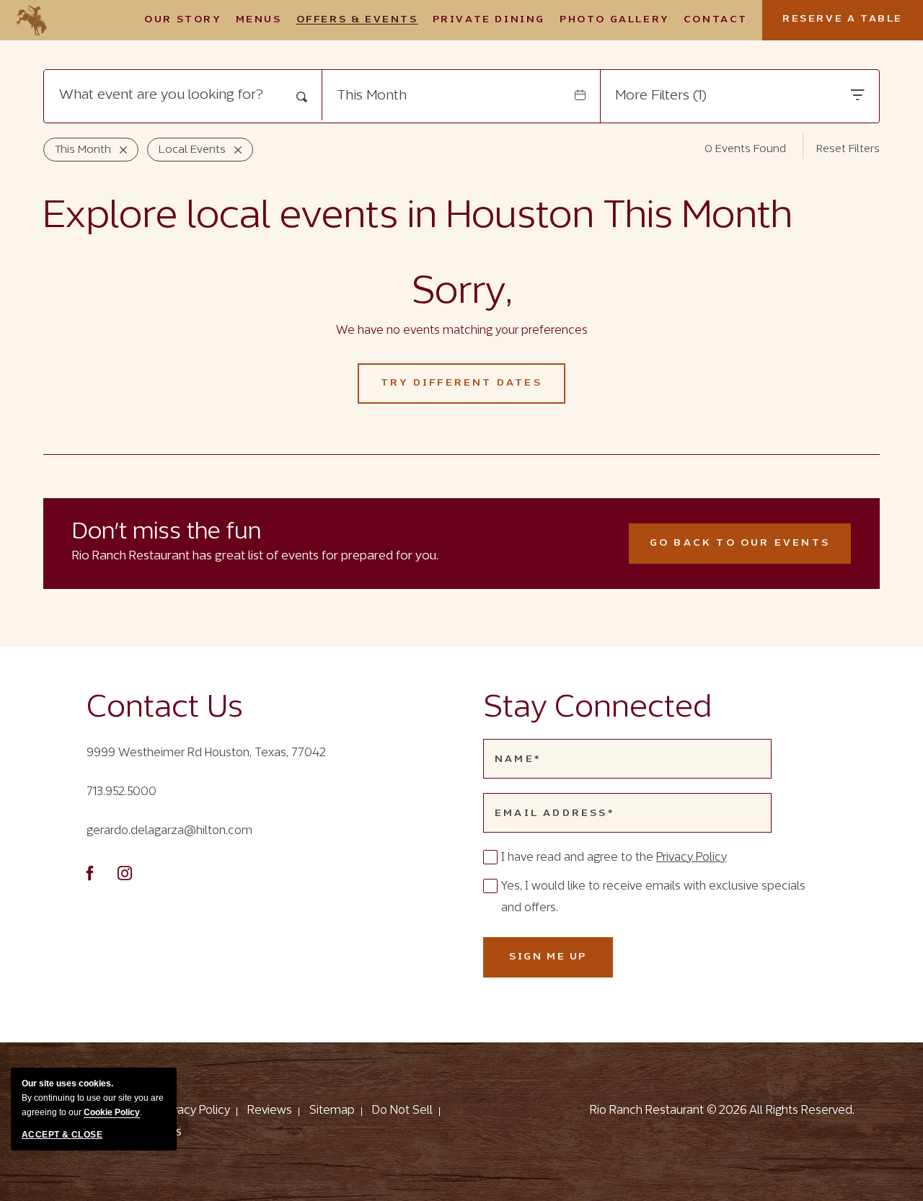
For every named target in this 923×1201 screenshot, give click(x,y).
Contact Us (165, 708)
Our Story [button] (182, 20)
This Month (372, 95)
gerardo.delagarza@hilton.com (169, 830)
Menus (259, 20)
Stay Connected (597, 708)
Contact (716, 20)
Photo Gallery (614, 20)
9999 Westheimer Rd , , (206, 753)
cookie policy (112, 1112)
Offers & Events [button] (357, 20)
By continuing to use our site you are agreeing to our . (93, 1097)
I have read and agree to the (614, 857)
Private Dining (489, 20)
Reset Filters (848, 149)
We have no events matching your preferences (462, 330)
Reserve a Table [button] (852, 27)
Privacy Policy (691, 857)
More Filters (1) (661, 95)
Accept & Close (62, 1135)
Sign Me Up (561, 965)
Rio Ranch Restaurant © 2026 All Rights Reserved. (722, 1110)
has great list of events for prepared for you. (255, 556)
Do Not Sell (402, 1110)
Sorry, (462, 293)
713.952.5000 (121, 791)
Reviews (269, 1110)
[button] (461, 383)
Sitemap (332, 1110)
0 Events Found (745, 149)
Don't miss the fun (166, 533)
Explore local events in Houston (417, 217)
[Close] (119, 150)
